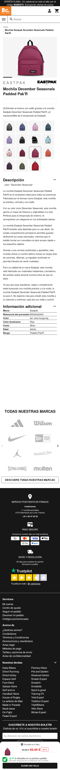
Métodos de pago (11, 648)
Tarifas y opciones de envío (17, 652)
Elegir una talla (30, 765)
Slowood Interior (40, 675)
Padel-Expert (9, 716)
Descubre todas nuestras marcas (30, 480)
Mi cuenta (7, 604)
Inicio (5, 26)
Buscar (17, 19)
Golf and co (8, 690)
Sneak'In (36, 682)
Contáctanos (30, 506)
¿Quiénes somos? (12, 630)
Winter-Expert (38, 712)
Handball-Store (10, 693)
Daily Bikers (9, 668)
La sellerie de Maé (12, 701)
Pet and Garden (39, 671)
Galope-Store (9, 686)
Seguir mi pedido (11, 611)
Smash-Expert (39, 679)
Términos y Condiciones (15, 637)
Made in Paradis (11, 705)
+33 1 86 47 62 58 (30, 516)
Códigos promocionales (15, 619)
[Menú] (3, 19)
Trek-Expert (37, 697)
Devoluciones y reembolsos (17, 641)
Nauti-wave (8, 708)
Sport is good (38, 690)
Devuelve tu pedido (30, 564)
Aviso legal (8, 645)
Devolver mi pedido (13, 615)
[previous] (2, 446)
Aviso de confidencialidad (16, 656)
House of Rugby (11, 697)
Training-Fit (37, 693)
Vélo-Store (37, 708)
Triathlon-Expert (40, 701)
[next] (58, 446)
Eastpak (14, 82)
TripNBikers (37, 705)
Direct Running (10, 671)
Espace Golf (9, 679)
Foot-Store (8, 682)
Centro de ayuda (11, 608)
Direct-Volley (9, 675)
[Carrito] (56, 10)
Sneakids (36, 686)
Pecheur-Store (39, 668)
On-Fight (7, 712)
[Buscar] (11, 19)
